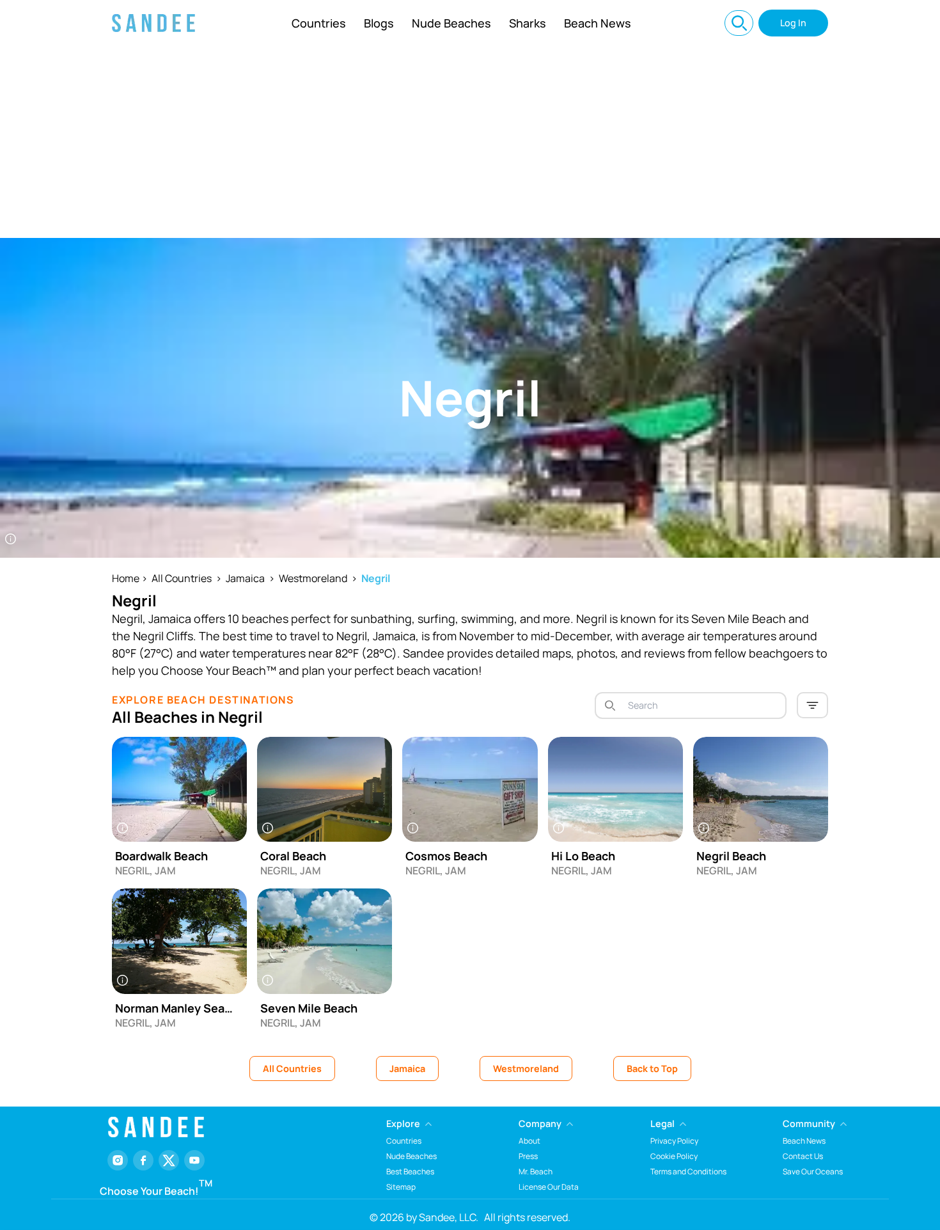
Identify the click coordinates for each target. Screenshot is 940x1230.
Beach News (597, 23)
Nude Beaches (451, 23)
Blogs (379, 23)
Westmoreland (313, 578)
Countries (319, 23)
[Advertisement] (470, 142)
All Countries (182, 578)
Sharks (527, 23)
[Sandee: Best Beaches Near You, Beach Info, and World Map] (153, 23)
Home (125, 578)
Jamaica (245, 578)
